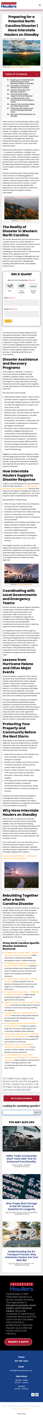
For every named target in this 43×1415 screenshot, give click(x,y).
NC (29, 254)
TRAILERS (27, 1165)
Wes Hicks (20, 220)
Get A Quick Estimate (21, 1098)
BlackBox (20, 889)
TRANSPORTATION (21, 1166)
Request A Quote (18, 1341)
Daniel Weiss (20, 584)
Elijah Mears (15, 67)
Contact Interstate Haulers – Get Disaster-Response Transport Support (20, 857)
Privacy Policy (21, 1414)
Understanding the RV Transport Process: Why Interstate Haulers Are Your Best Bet (21, 1256)
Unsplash (26, 67)
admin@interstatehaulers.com (21, 1371)
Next (8, 321)
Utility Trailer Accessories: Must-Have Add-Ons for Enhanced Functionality (21, 1158)
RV (33, 1263)
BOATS (19, 1212)
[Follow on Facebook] (32, 1394)
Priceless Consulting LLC (22, 1409)
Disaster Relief (20, 39)
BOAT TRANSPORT (30, 1212)
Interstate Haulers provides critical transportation (20, 487)
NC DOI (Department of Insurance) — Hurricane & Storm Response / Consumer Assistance (21, 1057)
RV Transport (25, 1263)
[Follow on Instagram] (36, 1394)
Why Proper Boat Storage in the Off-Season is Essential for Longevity (21, 1206)
